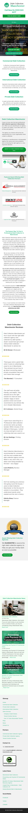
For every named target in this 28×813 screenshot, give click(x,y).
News (4, 723)
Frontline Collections (7, 205)
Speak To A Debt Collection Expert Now (14, 149)
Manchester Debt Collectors (9, 616)
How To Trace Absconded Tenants (13, 718)
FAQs (4, 720)
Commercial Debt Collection (10, 704)
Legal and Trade (7, 219)
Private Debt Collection (9, 707)
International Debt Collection (10, 709)
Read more (5, 627)
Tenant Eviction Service (10, 716)
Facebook (5, 797)
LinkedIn (5, 804)
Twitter (5, 801)
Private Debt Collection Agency (11, 736)
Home (4, 702)
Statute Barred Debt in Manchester (12, 789)
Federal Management (6, 190)
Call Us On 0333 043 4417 (14, 53)
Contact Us (6, 725)
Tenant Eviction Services (9, 738)
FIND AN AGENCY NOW (14, 16)
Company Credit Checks (10, 714)
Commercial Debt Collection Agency (12, 733)
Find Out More (14, 74)
